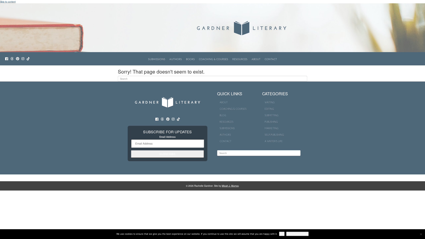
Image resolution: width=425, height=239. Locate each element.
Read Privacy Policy (297, 234)
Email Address (167, 136)
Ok (281, 234)
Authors (175, 59)
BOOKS (190, 59)
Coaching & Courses (213, 59)
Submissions (156, 59)
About (256, 59)
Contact (271, 59)
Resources (239, 59)
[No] (421, 234)
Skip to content (8, 1)
